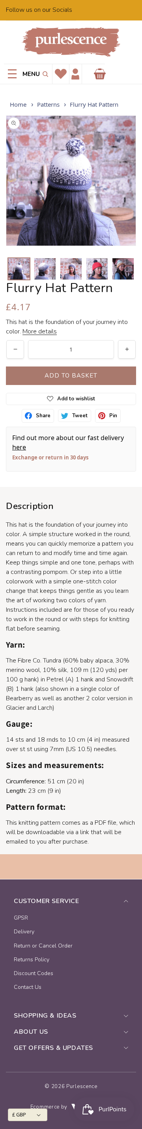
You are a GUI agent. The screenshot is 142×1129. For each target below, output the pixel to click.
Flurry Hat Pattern (94, 104)
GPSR (21, 918)
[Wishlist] (61, 74)
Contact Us (27, 987)
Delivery (24, 931)
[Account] (75, 74)
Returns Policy (31, 959)
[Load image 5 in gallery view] (123, 269)
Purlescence (81, 1086)
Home (18, 104)
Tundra (52, 660)
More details (39, 331)
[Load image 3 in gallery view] (71, 269)
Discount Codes (33, 973)
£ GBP (19, 1114)
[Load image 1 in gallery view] (19, 269)
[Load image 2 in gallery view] (45, 269)
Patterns (48, 104)
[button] (44, 74)
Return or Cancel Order (43, 945)
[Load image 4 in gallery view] (97, 269)
